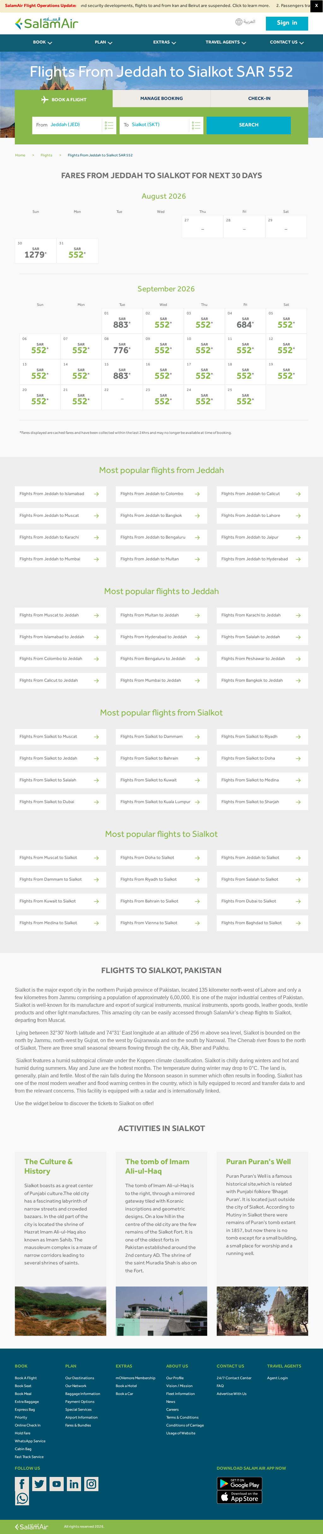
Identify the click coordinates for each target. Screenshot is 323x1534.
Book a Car (124, 1394)
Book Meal (23, 1394)
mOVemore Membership (136, 1378)
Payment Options (80, 1402)
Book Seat (23, 1386)
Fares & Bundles (78, 1426)
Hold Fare (22, 1434)
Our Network (75, 1386)
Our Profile (175, 1378)
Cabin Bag (23, 1449)
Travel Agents (223, 43)
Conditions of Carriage (185, 1426)
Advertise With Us (232, 1394)
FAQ (220, 1386)
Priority (21, 1418)
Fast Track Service (29, 1457)
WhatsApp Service (30, 1442)
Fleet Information (180, 1394)
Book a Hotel (126, 1386)
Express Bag (25, 1410)
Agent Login (277, 1378)
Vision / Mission (179, 1386)
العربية (249, 22)
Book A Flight (26, 1378)
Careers (172, 1410)
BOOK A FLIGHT (68, 100)
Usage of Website (180, 1434)
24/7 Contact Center (234, 1378)
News (170, 1402)
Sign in (287, 23)
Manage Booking (161, 99)
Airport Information (81, 1418)
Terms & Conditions (182, 1418)
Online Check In (28, 1426)
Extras (161, 43)
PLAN (100, 43)
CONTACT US (283, 43)
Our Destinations (79, 1378)
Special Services (78, 1410)
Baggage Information (82, 1394)
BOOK (39, 43)
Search (249, 125)
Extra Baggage (27, 1402)
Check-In (259, 99)
